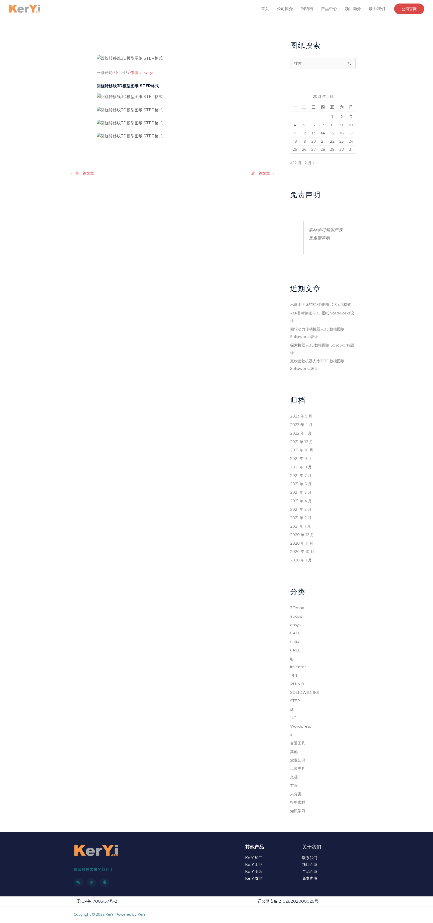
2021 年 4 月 (301, 500)
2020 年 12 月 (302, 534)
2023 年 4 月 (301, 424)
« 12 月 (295, 162)
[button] (409, 9)
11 (294, 133)
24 (351, 141)
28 (322, 149)
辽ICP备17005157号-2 (96, 901)
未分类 (295, 794)
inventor (298, 666)
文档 (294, 777)
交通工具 (297, 743)
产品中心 (329, 8)
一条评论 (105, 72)
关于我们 (311, 847)
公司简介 (285, 8)
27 (313, 149)
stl (292, 709)
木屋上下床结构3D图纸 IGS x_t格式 (320, 304)
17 (351, 133)
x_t (293, 734)
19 (304, 141)
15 (332, 133)
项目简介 (353, 8)
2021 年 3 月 (300, 509)
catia (294, 641)
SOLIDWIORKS (304, 692)
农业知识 (297, 760)
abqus (296, 616)
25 (295, 149)
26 (304, 149)
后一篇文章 (263, 173)
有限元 (295, 785)
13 (313, 133)
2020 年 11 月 (301, 543)
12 (304, 133)
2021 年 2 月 (300, 517)
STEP (121, 72)
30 (341, 149)
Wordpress (300, 726)
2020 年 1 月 (301, 560)
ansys (295, 624)
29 (332, 149)
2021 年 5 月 (300, 492)
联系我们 (377, 8)
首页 (265, 8)
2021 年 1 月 (300, 526)
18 (295, 141)
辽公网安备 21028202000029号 (288, 901)
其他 (294, 751)
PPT (294, 675)
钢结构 (307, 8)
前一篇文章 (82, 173)
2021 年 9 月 (301, 458)
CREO (295, 650)
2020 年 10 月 (302, 551)
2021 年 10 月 (301, 450)
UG (293, 717)
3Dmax (297, 607)
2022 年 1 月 (300, 433)
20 (313, 141)
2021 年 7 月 (300, 475)
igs (292, 658)
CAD (294, 633)
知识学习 (297, 810)
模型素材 (297, 802)
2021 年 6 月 (300, 483)
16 (342, 133)
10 (351, 125)
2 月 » (309, 162)
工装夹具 (297, 768)
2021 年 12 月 (301, 441)
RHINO (297, 684)
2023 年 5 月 (301, 416)
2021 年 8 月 (301, 467)
